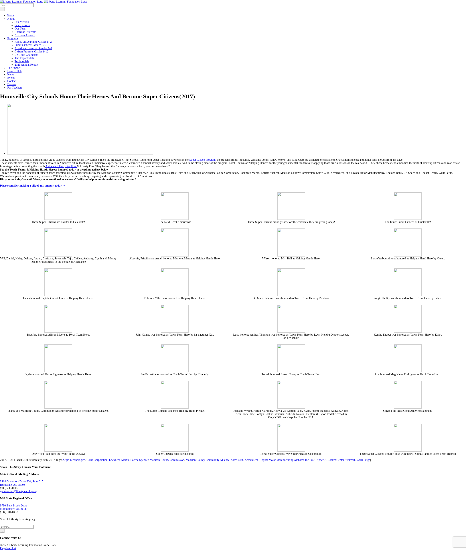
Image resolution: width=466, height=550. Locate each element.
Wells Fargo (363, 459)
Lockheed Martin (119, 459)
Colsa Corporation (97, 459)
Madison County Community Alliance (208, 459)
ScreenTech (251, 459)
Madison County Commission (167, 459)
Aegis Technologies (73, 459)
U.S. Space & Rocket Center (327, 459)
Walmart (350, 459)
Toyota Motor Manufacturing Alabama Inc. (284, 459)
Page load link (8, 548)
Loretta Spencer (139, 459)
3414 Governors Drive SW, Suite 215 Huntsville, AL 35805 (21, 483)
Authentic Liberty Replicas (61, 166)
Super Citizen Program (202, 159)
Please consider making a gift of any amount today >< (33, 185)
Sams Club (237, 459)
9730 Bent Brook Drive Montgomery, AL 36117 (14, 507)
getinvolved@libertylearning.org (18, 491)
